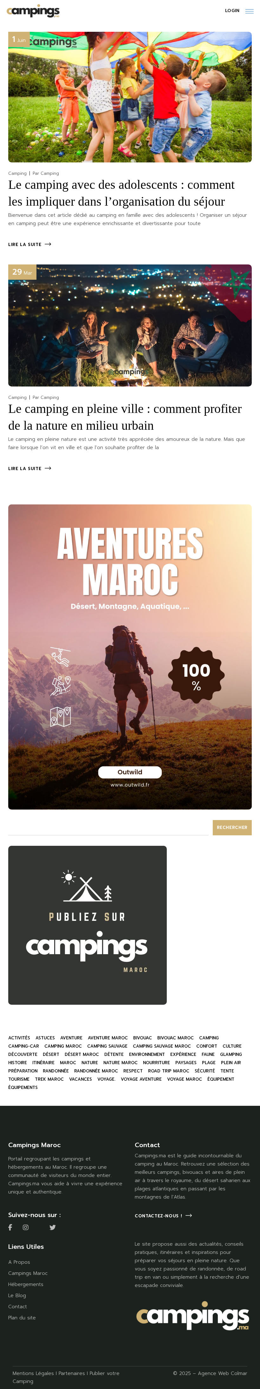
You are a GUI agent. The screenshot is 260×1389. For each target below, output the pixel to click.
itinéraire (43, 1063)
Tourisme (18, 1079)
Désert (51, 1054)
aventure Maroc (108, 1038)
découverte (22, 1054)
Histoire (17, 1063)
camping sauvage (107, 1046)
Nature (89, 1063)
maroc (68, 1063)
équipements (23, 1088)
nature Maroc (120, 1063)
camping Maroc (63, 1046)
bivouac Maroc (175, 1038)
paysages (186, 1063)
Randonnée (56, 1071)
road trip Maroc (168, 1071)
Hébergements (25, 1284)
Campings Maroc (28, 1273)
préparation (22, 1071)
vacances (80, 1079)
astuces (45, 1038)
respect (133, 1071)
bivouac (142, 1038)
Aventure (71, 1038)
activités (19, 1038)
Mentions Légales (33, 1373)
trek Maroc (49, 1079)
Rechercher (232, 828)
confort (206, 1046)
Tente (227, 1071)
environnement (147, 1054)
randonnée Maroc (96, 1071)
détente (114, 1054)
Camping (17, 173)
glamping (231, 1054)
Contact (17, 1306)
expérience (183, 1054)
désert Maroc (82, 1054)
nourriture (156, 1063)
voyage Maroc (184, 1079)
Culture (232, 1046)
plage (209, 1063)
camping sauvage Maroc (162, 1046)
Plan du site (22, 1317)
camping (209, 1038)
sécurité (205, 1071)
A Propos (19, 1262)
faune (208, 1054)
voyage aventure (141, 1079)
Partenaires (72, 1373)
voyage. (106, 1079)
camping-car (23, 1046)
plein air (231, 1063)
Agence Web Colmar (222, 1373)
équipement (220, 1079)
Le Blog (17, 1295)
